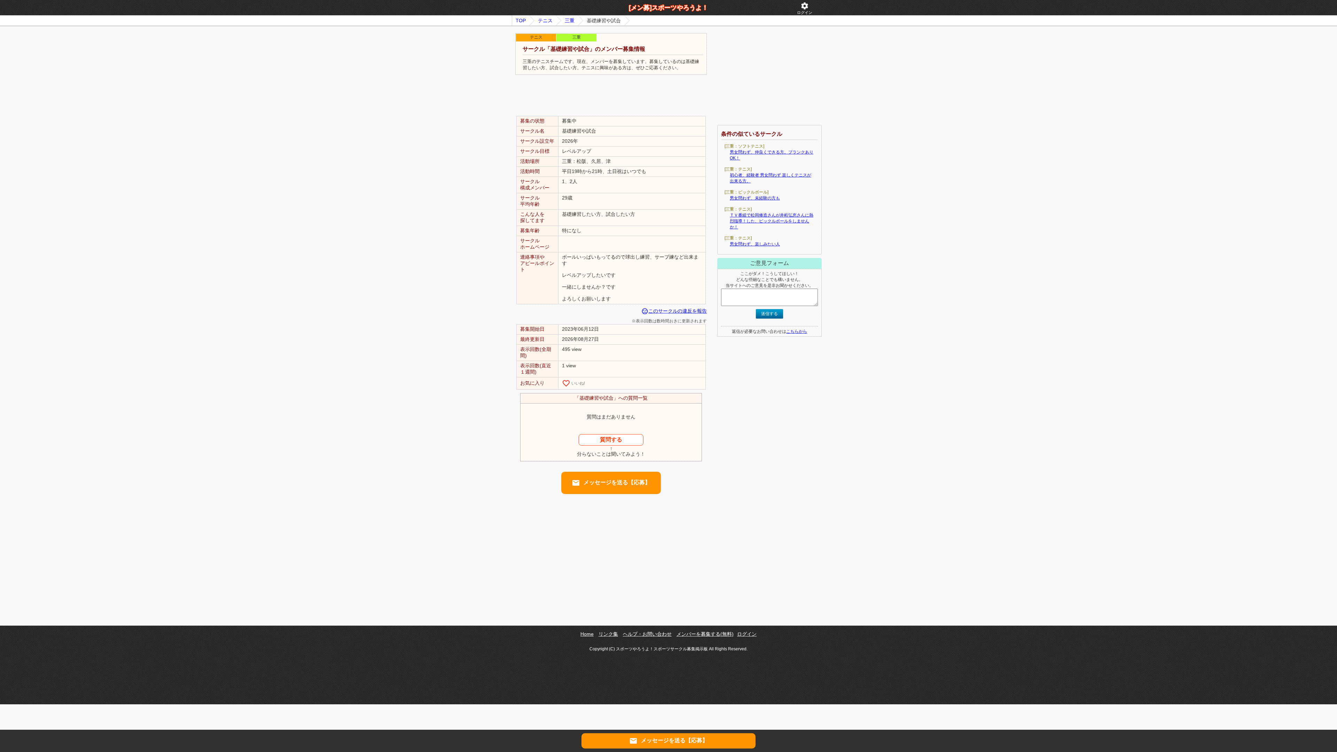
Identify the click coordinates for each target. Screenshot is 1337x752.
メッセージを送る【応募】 (611, 483)
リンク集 (608, 634)
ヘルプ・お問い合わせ (647, 634)
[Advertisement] (611, 95)
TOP (521, 20)
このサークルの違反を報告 (674, 311)
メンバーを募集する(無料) (705, 634)
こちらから (796, 331)
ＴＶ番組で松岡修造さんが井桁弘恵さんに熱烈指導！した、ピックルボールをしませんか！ (771, 221)
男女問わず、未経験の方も (755, 198)
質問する (611, 439)
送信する (769, 313)
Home (587, 634)
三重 (569, 20)
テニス (545, 20)
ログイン (804, 8)
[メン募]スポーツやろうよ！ (668, 7)
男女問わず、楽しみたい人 (755, 244)
